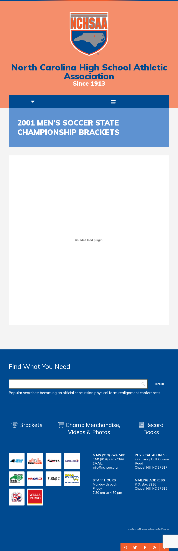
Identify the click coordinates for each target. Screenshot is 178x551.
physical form (105, 392)
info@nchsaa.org (105, 467)
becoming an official (57, 392)
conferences (150, 392)
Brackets (30, 425)
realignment (128, 392)
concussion (84, 392)
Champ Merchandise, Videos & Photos (93, 428)
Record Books (153, 428)
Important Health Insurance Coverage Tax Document (148, 529)
